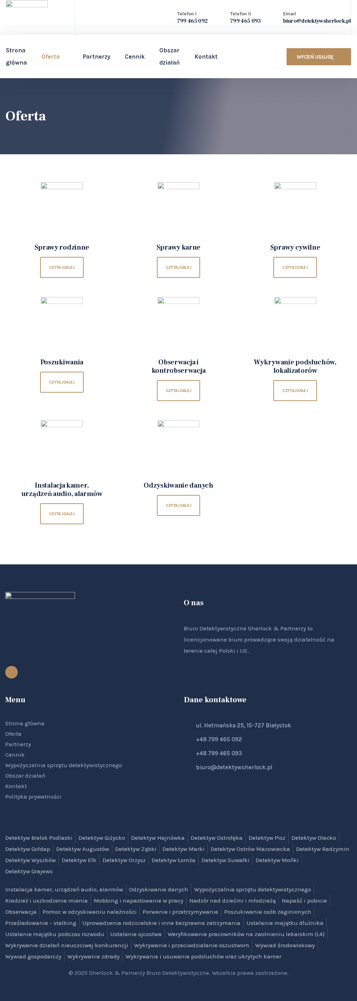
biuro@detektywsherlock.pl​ (317, 20)
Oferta (50, 56)
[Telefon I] (166, 17)
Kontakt (16, 786)
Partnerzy (96, 56)
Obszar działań (25, 775)
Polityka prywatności (33, 796)
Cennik (135, 56)
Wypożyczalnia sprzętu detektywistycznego (63, 765)
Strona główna (16, 56)
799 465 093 (245, 20)
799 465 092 (192, 20)
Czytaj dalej (62, 267)
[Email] (272, 17)
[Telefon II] (219, 17)
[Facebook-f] (11, 672)
